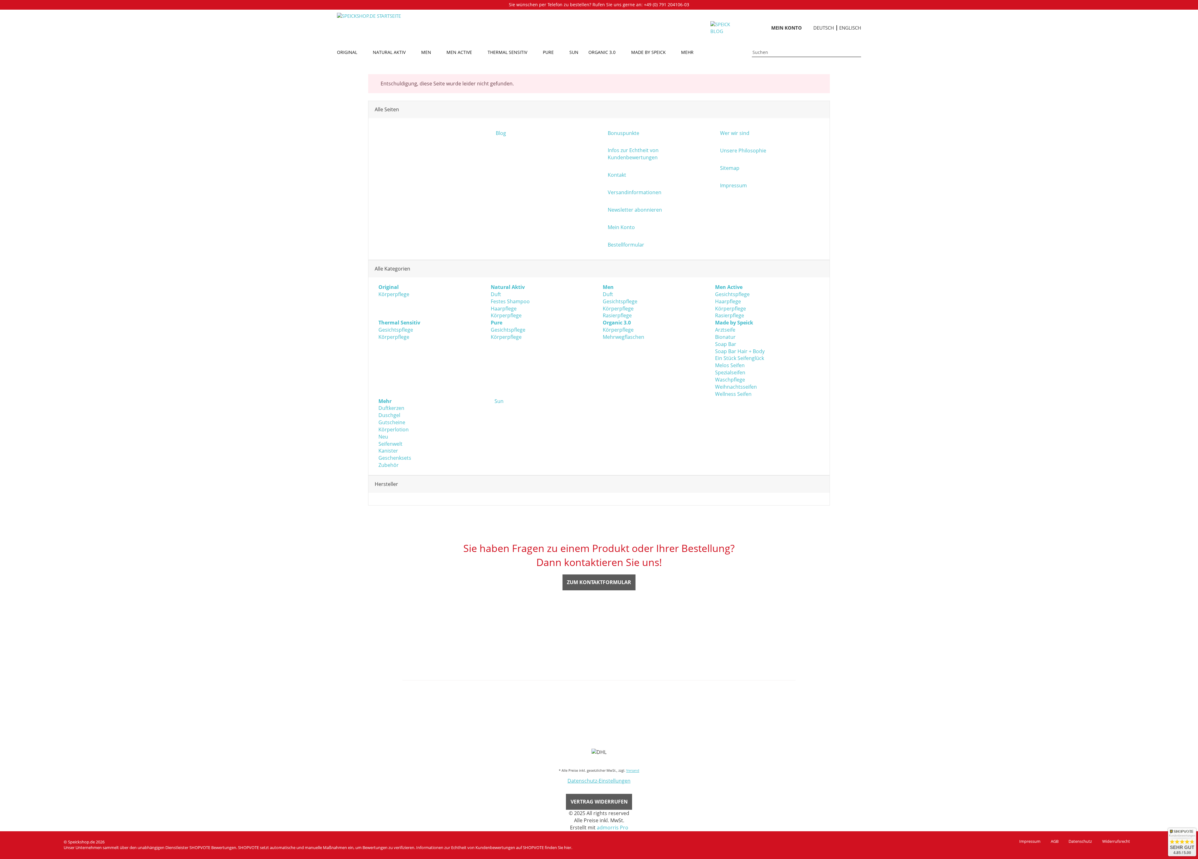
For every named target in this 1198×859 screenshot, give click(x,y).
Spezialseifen (730, 372)
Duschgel (389, 415)
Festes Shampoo (510, 301)
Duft (496, 294)
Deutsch (823, 28)
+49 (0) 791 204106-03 (666, 4)
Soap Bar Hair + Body (740, 351)
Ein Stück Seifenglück (739, 358)
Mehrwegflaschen (623, 337)
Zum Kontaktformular (599, 582)
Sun (498, 401)
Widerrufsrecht (1116, 841)
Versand (632, 770)
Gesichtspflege (620, 301)
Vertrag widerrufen (599, 801)
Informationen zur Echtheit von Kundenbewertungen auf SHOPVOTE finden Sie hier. (494, 847)
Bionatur (725, 337)
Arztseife (725, 329)
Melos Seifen (730, 365)
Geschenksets (394, 457)
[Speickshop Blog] (724, 27)
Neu (383, 436)
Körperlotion (393, 429)
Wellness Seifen (733, 394)
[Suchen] (858, 52)
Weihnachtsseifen (736, 386)
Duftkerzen (391, 408)
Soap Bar (725, 344)
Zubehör (388, 465)
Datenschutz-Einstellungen (599, 780)
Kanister (388, 450)
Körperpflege (393, 294)
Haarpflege (504, 308)
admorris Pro (612, 827)
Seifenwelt (390, 443)
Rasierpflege (617, 315)
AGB (1055, 841)
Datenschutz (1080, 841)
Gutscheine (391, 422)
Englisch (850, 28)
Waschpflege (730, 379)
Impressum (1029, 841)
